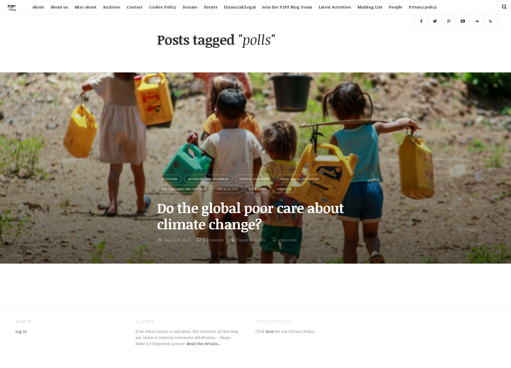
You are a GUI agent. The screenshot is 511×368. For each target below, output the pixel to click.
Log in (21, 331)
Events (210, 7)
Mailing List (369, 7)
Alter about (86, 7)
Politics (284, 189)
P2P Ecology (228, 189)
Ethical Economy (255, 179)
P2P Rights (257, 189)
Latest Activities (335, 7)
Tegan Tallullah (251, 240)
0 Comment (213, 240)
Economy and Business (208, 179)
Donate (190, 7)
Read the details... (204, 343)
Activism (169, 179)
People (395, 7)
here (269, 331)
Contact (134, 7)
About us (59, 7)
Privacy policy (423, 7)
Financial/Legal (240, 7)
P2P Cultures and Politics (184, 189)
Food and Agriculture (300, 179)
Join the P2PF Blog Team (287, 7)
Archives (111, 7)
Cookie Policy (162, 7)
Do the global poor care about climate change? (250, 215)
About (38, 7)
